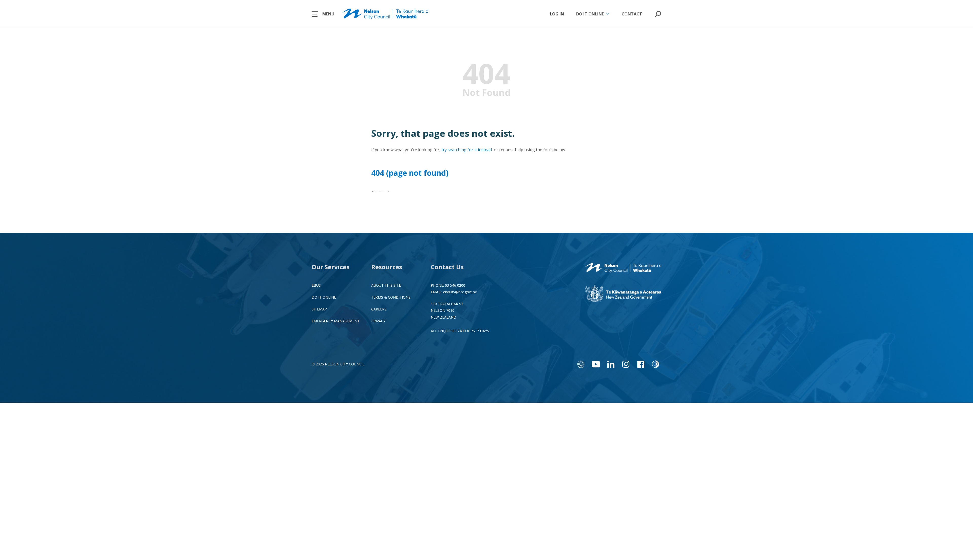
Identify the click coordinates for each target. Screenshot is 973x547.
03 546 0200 (455, 285)
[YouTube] (596, 364)
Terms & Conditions (390, 297)
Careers (378, 309)
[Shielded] (655, 364)
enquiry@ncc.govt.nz (460, 291)
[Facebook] (640, 364)
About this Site (386, 285)
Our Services (330, 267)
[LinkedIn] (610, 364)
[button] (323, 14)
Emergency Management (336, 321)
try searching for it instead (466, 149)
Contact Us (447, 267)
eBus (316, 285)
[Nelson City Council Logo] (623, 268)
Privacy (378, 321)
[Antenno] (581, 364)
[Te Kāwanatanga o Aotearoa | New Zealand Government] (623, 294)
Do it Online (324, 297)
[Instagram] (625, 364)
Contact (632, 14)
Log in (557, 13)
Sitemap (319, 309)
